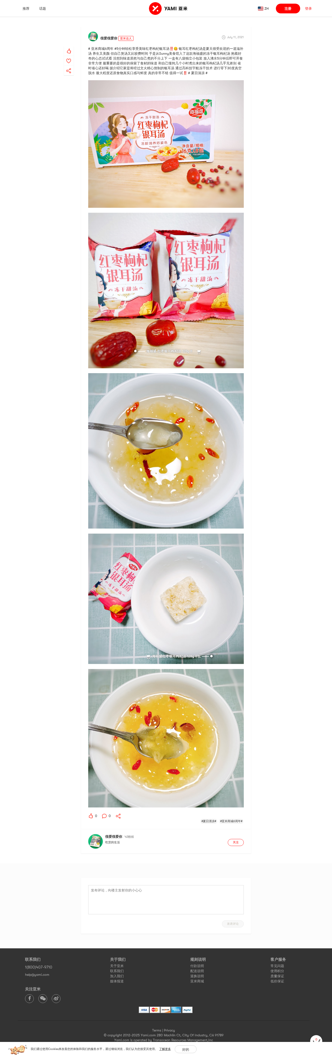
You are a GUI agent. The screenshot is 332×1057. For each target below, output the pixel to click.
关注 (236, 842)
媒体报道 (117, 981)
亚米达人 (126, 38)
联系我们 (117, 971)
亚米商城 (197, 981)
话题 (42, 8)
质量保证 (277, 976)
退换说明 (197, 976)
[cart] (316, 1041)
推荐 (26, 8)
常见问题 (277, 966)
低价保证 (277, 981)
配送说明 (197, 971)
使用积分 (277, 971)
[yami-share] (121, 813)
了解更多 (165, 1049)
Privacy (169, 1030)
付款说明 (197, 966)
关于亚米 (117, 966)
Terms (156, 1030)
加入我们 (117, 976)
